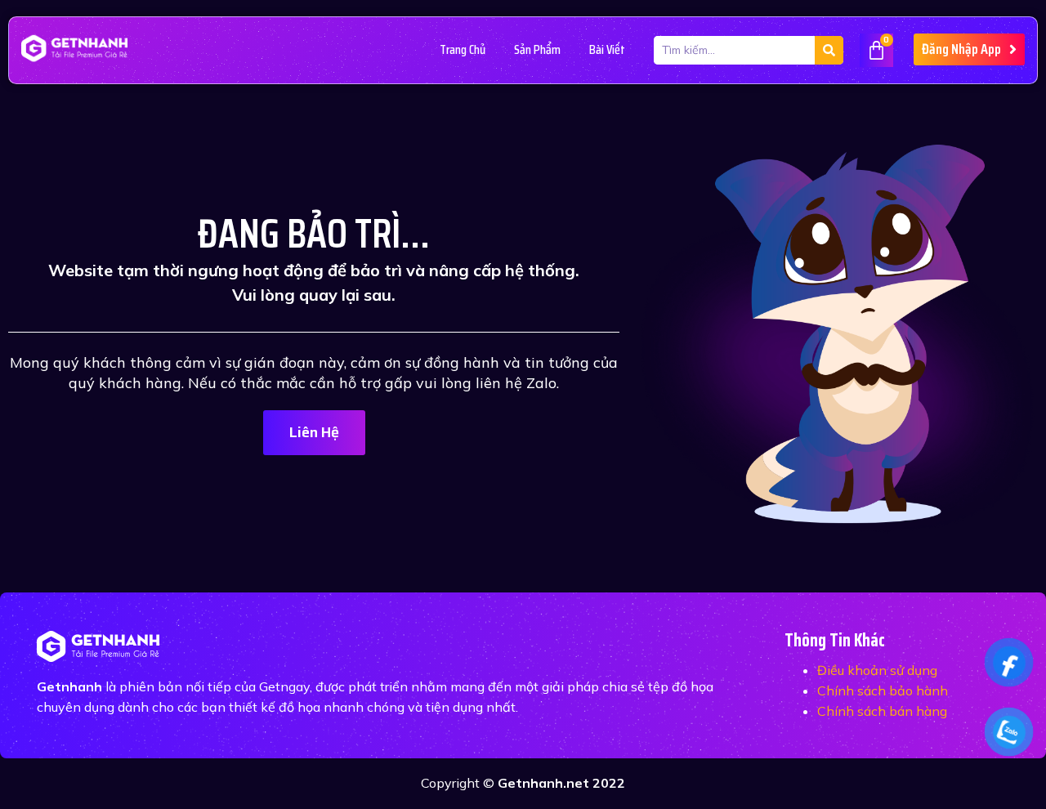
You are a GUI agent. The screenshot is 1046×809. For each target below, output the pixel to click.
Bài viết (607, 49)
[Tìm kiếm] (829, 50)
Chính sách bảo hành (882, 690)
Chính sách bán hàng (882, 711)
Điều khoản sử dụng (877, 670)
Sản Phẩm (537, 49)
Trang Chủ (462, 49)
